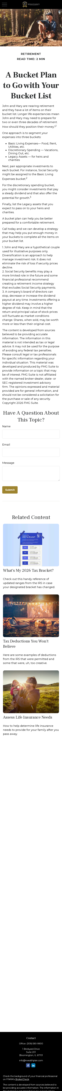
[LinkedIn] (33, 1065)
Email (6, 444)
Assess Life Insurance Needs (27, 717)
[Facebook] (28, 1065)
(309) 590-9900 (35, 1043)
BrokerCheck (22, 1079)
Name (6, 426)
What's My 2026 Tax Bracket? (28, 570)
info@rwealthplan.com (31, 1060)
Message (8, 463)
